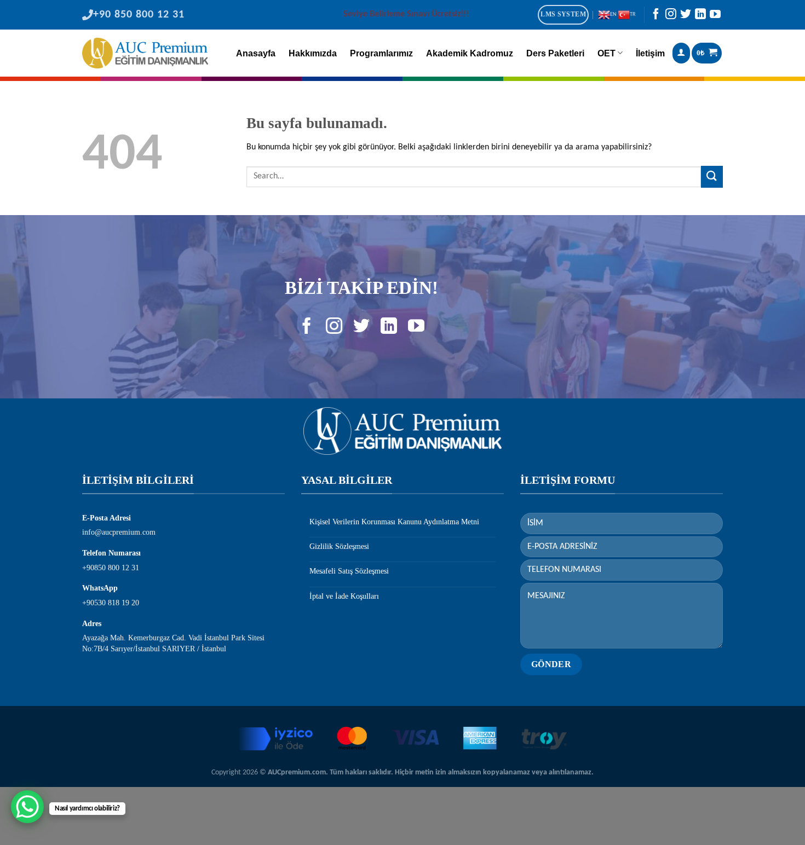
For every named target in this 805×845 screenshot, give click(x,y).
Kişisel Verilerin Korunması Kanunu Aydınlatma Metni (394, 522)
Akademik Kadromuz (469, 53)
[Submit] (712, 176)
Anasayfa (255, 53)
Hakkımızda (313, 53)
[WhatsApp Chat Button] (27, 806)
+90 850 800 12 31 (139, 14)
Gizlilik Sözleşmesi (339, 546)
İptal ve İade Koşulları (344, 596)
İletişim (650, 53)
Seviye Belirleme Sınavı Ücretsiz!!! (406, 14)
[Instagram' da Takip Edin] (670, 16)
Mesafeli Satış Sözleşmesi (349, 571)
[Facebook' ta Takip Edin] (656, 16)
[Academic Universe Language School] (145, 53)
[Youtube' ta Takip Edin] (715, 16)
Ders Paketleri (555, 53)
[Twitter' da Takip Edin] (685, 16)
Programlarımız (381, 53)
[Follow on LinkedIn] (700, 16)
